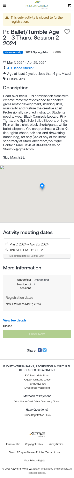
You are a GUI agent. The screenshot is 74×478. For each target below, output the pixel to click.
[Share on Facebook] (39, 351)
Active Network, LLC (22, 468)
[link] (20, 68)
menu (5, 5)
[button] (67, 32)
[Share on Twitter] (44, 351)
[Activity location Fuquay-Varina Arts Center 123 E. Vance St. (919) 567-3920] (42, 184)
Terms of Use (52, 452)
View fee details (15, 320)
